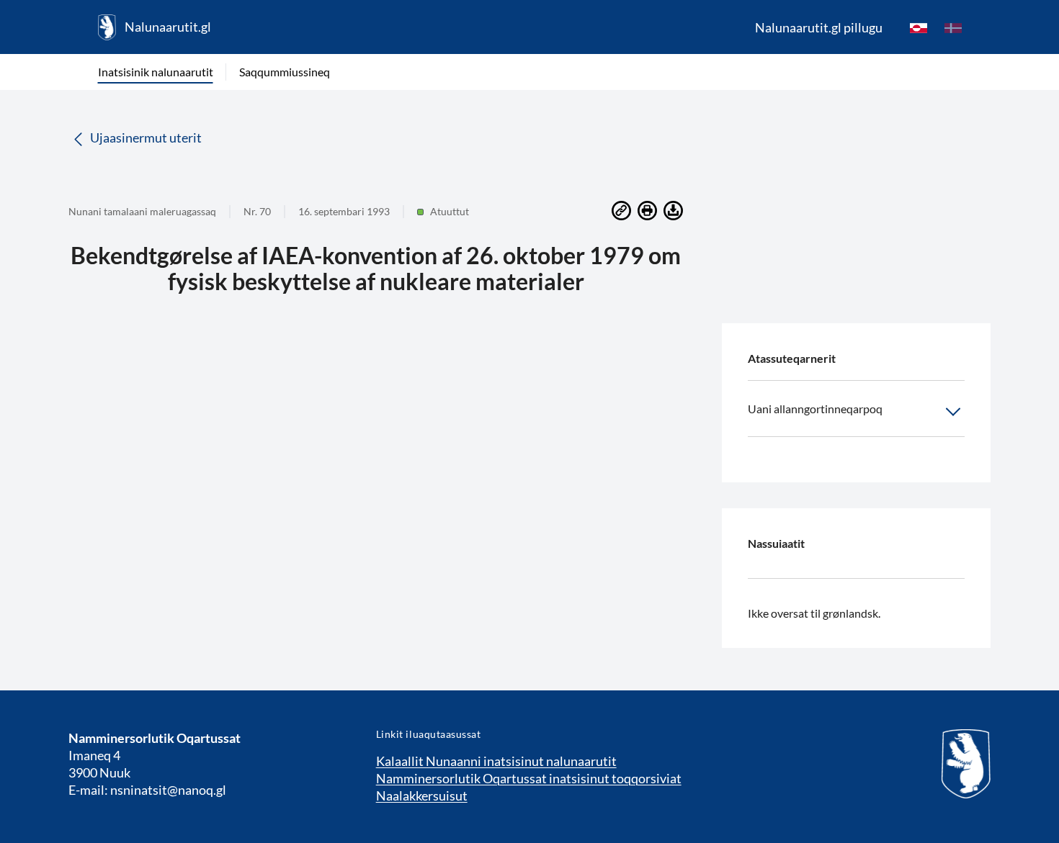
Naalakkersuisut (422, 795)
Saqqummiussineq (284, 71)
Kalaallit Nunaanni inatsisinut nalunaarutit (496, 761)
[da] (953, 27)
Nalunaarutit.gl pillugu (818, 27)
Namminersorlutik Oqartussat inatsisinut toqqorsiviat (529, 778)
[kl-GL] (918, 27)
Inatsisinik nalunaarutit (155, 71)
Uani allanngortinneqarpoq (815, 408)
